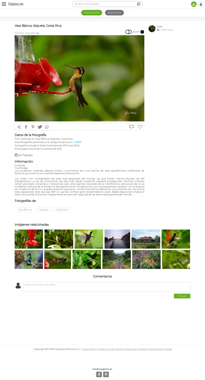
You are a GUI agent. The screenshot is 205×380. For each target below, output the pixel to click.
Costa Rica (62, 209)
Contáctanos (155, 349)
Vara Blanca (25, 209)
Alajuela (44, 209)
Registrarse (114, 12)
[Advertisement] (169, 78)
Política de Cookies (135, 349)
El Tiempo (24, 155)
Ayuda (168, 349)
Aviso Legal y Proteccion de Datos (102, 349)
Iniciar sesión (91, 12)
